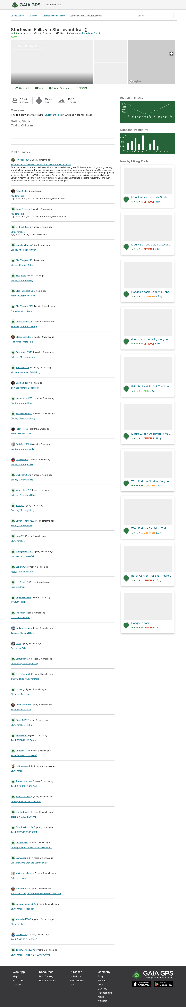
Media (101, 996)
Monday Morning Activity (23, 265)
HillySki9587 (22, 735)
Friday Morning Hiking (21, 311)
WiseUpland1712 (23, 490)
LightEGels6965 (23, 597)
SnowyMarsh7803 (24, 551)
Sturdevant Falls (18, 648)
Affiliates (102, 1000)
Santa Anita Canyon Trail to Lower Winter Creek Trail (36, 893)
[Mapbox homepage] (135, 81)
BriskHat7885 (22, 475)
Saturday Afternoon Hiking (23, 495)
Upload (17, 984)
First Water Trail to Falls (22, 341)
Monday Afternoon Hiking (23, 295)
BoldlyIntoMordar (24, 413)
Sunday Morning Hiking (22, 280)
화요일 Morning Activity (22, 571)
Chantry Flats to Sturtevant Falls (26, 801)
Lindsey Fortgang (24, 628)
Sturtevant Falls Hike (20, 694)
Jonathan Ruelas (24, 245)
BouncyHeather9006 (26, 904)
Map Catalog (46, 976)
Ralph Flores (22, 429)
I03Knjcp (20, 505)
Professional (77, 980)
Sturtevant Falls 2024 (21, 709)
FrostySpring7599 (24, 674)
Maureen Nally (23, 888)
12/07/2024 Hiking (19, 602)
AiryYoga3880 (22, 160)
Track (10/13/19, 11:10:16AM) (24, 817)
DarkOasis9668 (23, 444)
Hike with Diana (18, 587)
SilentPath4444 (23, 796)
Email (38, 88)
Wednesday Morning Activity (24, 663)
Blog (100, 976)
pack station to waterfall (22, 556)
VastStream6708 (24, 658)
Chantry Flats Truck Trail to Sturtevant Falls (31, 847)
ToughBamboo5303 (25, 950)
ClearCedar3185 (23, 337)
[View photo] (110, 51)
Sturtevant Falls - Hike (21, 725)
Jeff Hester (21, 934)
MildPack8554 (22, 227)
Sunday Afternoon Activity (23, 250)
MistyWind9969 (23, 919)
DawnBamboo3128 (25, 827)
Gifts (72, 984)
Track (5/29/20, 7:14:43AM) (24, 755)
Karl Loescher (22, 367)
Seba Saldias (22, 191)
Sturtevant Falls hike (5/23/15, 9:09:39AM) (31, 955)
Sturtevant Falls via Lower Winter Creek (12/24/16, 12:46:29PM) (41, 164)
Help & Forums (47, 980)
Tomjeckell (21, 275)
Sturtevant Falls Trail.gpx (22, 908)
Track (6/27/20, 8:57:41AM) (24, 740)
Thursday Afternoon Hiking (24, 326)
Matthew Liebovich (25, 873)
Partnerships (105, 992)
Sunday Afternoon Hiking (23, 418)
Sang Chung (22, 567)
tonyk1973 (21, 536)
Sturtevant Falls (53, 114)
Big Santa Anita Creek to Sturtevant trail (29, 862)
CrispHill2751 (22, 842)
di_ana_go (20, 689)
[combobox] (152, 15)
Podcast (102, 980)
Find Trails (18, 980)
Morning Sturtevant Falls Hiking (25, 372)
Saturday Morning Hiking (22, 510)
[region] (151, 62)
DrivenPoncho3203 (25, 521)
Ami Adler (20, 612)
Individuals (75, 976)
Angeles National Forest (53, 15)
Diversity (102, 988)
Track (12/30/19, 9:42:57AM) (24, 786)
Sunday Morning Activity (22, 449)
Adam (18, 643)
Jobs (100, 984)
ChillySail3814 (22, 750)
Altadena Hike (17, 214)
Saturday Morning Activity (23, 357)
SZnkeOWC (21, 720)
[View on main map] (171, 53)
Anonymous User (24, 781)
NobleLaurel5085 (24, 398)
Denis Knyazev (23, 209)
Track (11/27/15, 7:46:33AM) (24, 939)
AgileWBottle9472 (24, 321)
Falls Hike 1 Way (18, 878)
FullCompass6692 (24, 766)
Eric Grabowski (23, 812)
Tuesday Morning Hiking (22, 633)
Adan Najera (22, 459)
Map (15, 976)
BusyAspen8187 (23, 858)
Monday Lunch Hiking (21, 433)
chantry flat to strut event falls (25, 679)
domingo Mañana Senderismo (25, 388)
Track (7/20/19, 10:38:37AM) (24, 832)
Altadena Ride (17, 196)
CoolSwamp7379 (24, 352)
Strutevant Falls (18, 232)
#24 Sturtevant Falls (20, 617)
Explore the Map (53, 4)
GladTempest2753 (24, 260)
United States (17, 15)
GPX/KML (81, 88)
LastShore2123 (23, 582)
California (32, 15)
